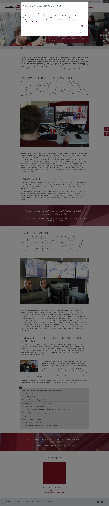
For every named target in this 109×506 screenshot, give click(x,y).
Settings (81, 26)
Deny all (73, 32)
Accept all (82, 32)
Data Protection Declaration (77, 20)
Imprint (34, 22)
